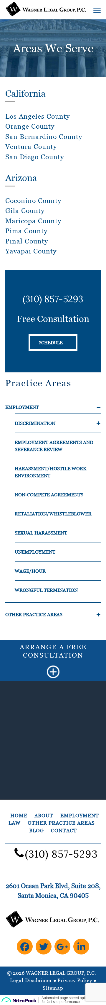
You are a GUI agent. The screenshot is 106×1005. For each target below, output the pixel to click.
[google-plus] (62, 946)
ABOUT (43, 816)
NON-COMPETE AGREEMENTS (49, 494)
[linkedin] (81, 946)
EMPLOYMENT (22, 407)
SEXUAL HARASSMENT (41, 532)
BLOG (36, 830)
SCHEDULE (51, 342)
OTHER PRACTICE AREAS (33, 614)
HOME (18, 816)
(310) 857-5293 (53, 299)
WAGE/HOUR (30, 571)
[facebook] (25, 946)
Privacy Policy (74, 980)
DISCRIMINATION (35, 423)
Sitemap (53, 988)
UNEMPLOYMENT (35, 551)
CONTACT (64, 830)
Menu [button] (91, 10)
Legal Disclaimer (31, 980)
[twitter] (44, 946)
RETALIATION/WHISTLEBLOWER (53, 513)
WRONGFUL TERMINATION (46, 590)
